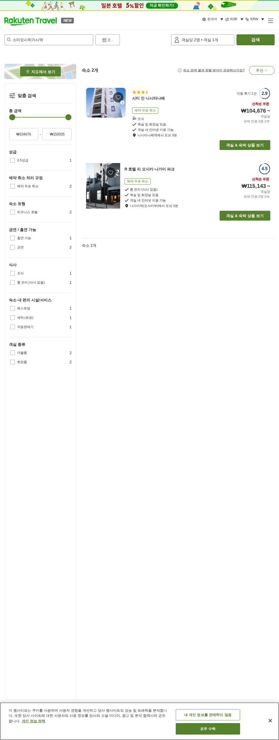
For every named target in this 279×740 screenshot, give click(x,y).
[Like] (118, 97)
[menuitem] (213, 19)
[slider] (12, 117)
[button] (30, 20)
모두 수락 (208, 729)
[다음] (122, 102)
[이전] (89, 102)
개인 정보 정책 (33, 721)
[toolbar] (132, 39)
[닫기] (270, 721)
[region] (139, 721)
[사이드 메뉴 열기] (270, 20)
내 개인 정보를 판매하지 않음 (208, 715)
